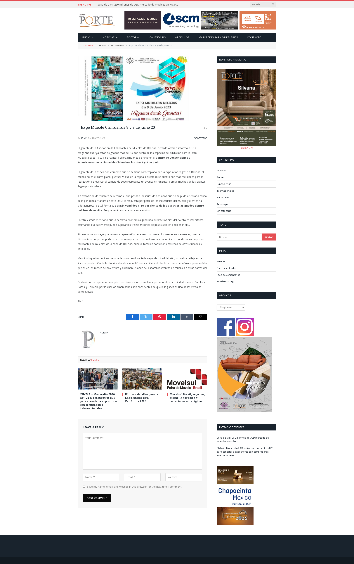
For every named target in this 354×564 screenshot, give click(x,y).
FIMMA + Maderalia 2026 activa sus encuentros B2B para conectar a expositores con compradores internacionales (139, 4)
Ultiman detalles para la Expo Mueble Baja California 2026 (141, 397)
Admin (84, 138)
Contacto (254, 37)
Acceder (221, 261)
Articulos (182, 37)
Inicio (86, 37)
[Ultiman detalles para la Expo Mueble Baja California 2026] (142, 379)
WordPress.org (225, 281)
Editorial (133, 37)
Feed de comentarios (228, 274)
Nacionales (223, 197)
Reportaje (222, 204)
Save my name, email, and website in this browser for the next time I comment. (134, 486)
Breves (221, 177)
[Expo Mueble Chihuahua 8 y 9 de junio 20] (142, 88)
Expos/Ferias (200, 138)
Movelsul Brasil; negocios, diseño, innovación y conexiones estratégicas (187, 397)
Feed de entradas (227, 268)
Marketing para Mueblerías (218, 37)
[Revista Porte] (97, 21)
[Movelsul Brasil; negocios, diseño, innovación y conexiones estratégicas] (187, 379)
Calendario (158, 37)
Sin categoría (224, 210)
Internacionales (225, 190)
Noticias (108, 37)
